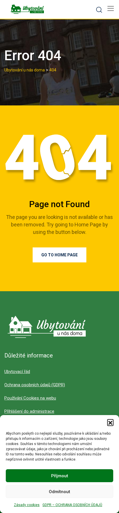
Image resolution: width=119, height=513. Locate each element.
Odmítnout (59, 491)
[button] (110, 422)
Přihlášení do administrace (29, 411)
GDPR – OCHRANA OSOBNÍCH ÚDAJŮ (72, 505)
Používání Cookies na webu (30, 398)
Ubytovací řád (17, 371)
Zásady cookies (27, 505)
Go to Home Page (59, 255)
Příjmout (59, 475)
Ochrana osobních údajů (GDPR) (34, 384)
